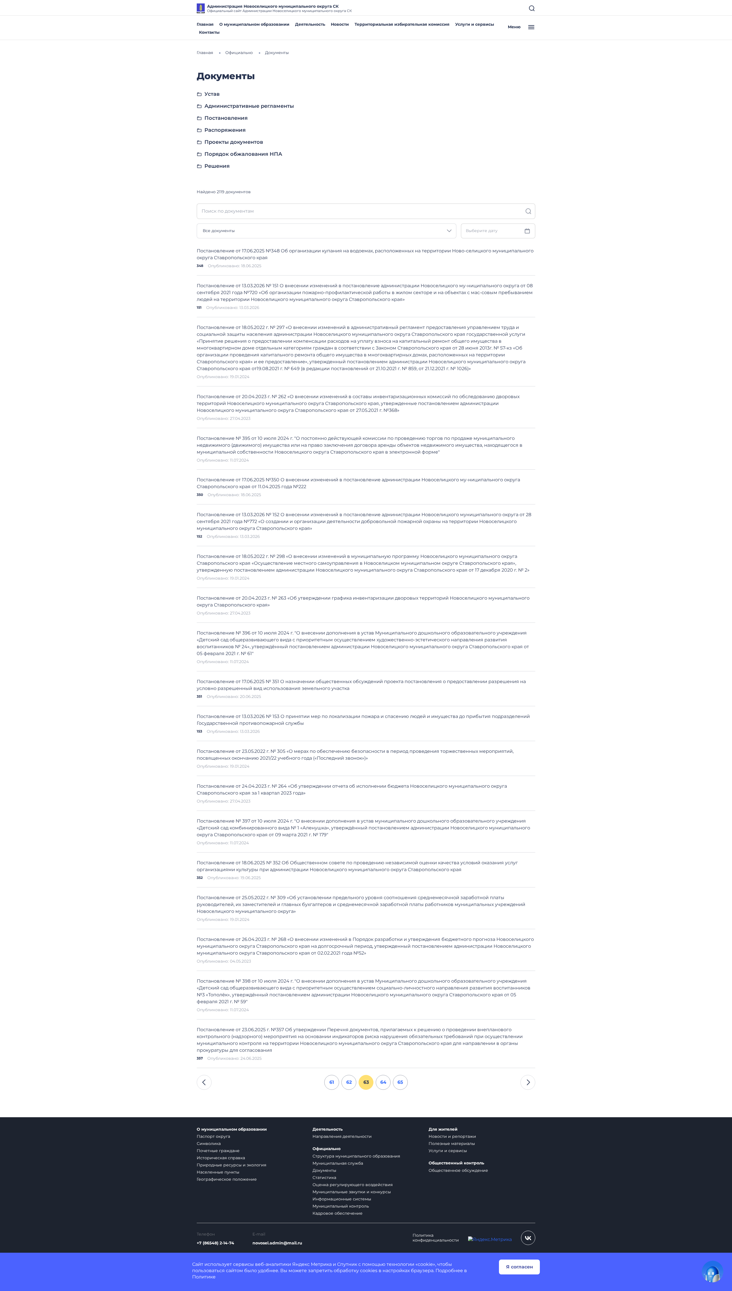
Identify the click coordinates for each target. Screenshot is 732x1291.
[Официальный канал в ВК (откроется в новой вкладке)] (528, 1238)
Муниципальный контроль (341, 1206)
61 (331, 1082)
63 (366, 1082)
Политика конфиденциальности (436, 1238)
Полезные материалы (452, 1143)
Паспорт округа (213, 1136)
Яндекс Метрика (312, 1264)
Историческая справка (221, 1157)
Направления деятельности (342, 1136)
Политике (204, 1277)
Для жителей (443, 1129)
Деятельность (310, 24)
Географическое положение (227, 1179)
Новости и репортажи (452, 1136)
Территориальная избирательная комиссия (402, 24)
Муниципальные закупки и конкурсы (352, 1191)
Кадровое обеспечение (338, 1213)
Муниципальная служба (338, 1163)
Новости (340, 24)
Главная (205, 24)
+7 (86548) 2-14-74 (215, 1243)
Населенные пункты (218, 1172)
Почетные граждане (218, 1150)
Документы (324, 1170)
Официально (327, 1148)
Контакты (209, 32)
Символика (209, 1143)
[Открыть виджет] (712, 1271)
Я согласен (519, 1267)
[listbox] (326, 231)
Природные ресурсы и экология (231, 1165)
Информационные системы (342, 1199)
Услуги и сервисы (474, 24)
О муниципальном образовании (254, 24)
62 (349, 1082)
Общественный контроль (456, 1163)
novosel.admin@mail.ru (277, 1243)
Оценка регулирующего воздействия (353, 1184)
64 (383, 1082)
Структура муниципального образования (356, 1156)
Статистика (324, 1177)
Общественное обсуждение (458, 1170)
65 (400, 1082)
